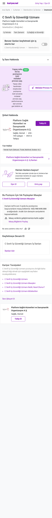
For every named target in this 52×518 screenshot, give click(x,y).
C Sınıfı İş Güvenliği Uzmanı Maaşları (18, 199)
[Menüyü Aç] (4, 3)
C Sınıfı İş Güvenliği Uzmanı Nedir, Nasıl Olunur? (25, 287)
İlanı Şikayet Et (8, 299)
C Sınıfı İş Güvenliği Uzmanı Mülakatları (21, 291)
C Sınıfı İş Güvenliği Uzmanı (16, 279)
